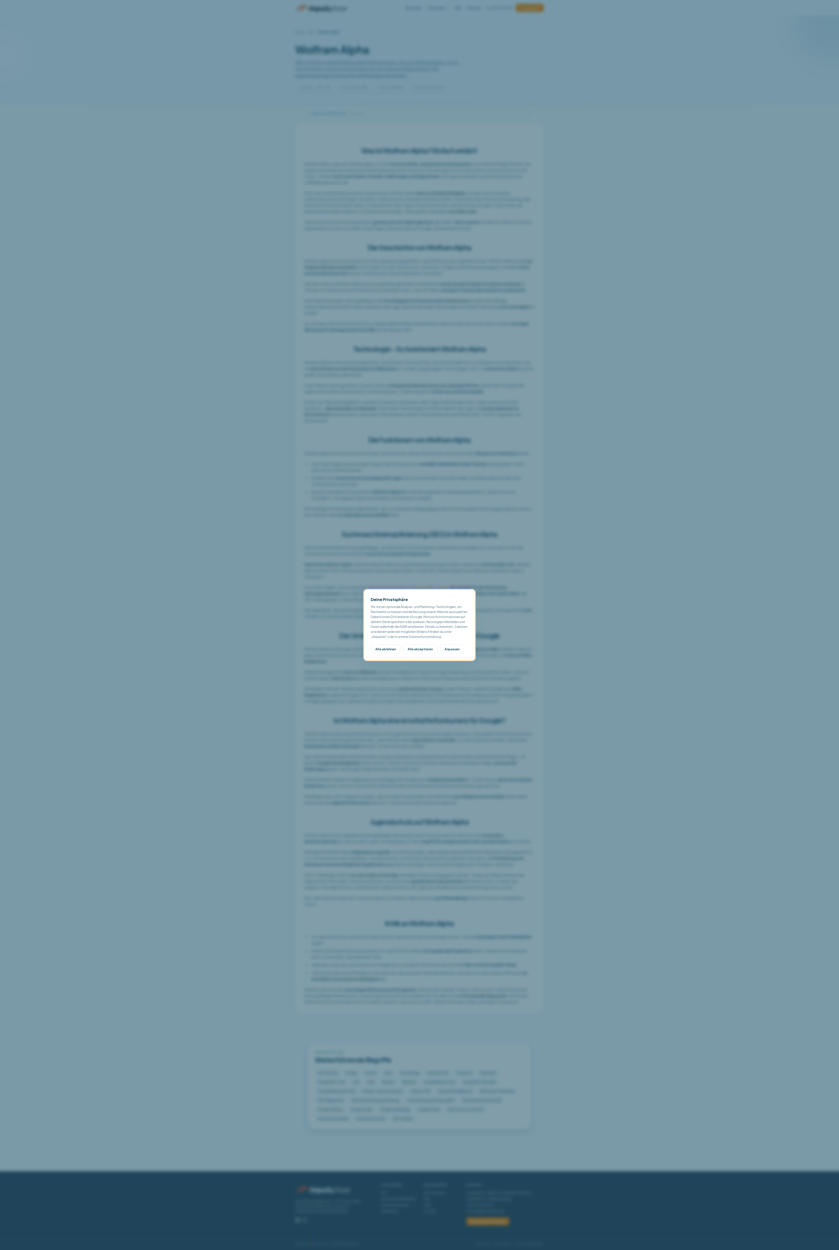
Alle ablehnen (385, 649)
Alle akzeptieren (420, 649)
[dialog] (419, 625)
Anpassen (452, 649)
